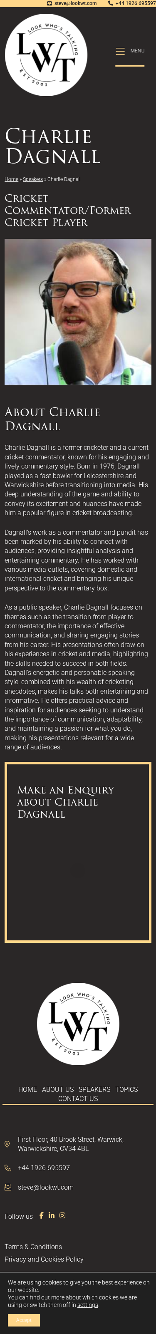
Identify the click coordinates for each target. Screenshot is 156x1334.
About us (58, 1089)
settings (87, 1305)
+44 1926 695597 (136, 3)
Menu (138, 51)
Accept (24, 1320)
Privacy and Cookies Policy (44, 1259)
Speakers (33, 179)
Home (11, 179)
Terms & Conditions (33, 1247)
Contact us (78, 1099)
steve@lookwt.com (75, 3)
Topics (126, 1089)
